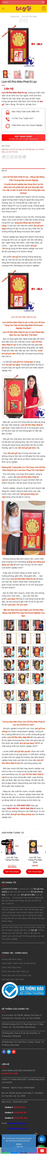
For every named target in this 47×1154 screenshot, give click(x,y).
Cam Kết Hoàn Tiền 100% (13, 979)
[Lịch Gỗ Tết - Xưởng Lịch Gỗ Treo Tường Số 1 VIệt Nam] (23, 9)
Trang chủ (14, 16)
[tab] (23, 170)
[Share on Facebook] (8, 157)
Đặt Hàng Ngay (12, 871)
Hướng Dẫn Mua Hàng (11, 959)
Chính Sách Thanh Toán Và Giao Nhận (19, 963)
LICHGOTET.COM (9, 1073)
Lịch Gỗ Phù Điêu (29, 16)
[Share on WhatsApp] (4, 157)
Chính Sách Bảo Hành (11, 967)
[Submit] (43, 2)
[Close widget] (36, 1134)
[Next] (41, 46)
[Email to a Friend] (16, 157)
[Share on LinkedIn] (24, 157)
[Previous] (5, 46)
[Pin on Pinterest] (20, 157)
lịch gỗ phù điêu (28, 895)
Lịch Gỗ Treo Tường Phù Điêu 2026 (35, 859)
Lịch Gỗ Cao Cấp (15, 149)
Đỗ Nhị (18, 1144)
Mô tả (4, 170)
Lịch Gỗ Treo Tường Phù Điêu (12, 858)
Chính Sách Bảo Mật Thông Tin (15, 971)
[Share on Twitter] (12, 157)
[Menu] (3, 8)
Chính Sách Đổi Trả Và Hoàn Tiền (16, 975)
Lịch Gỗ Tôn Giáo (12, 152)
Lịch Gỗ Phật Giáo (28, 149)
